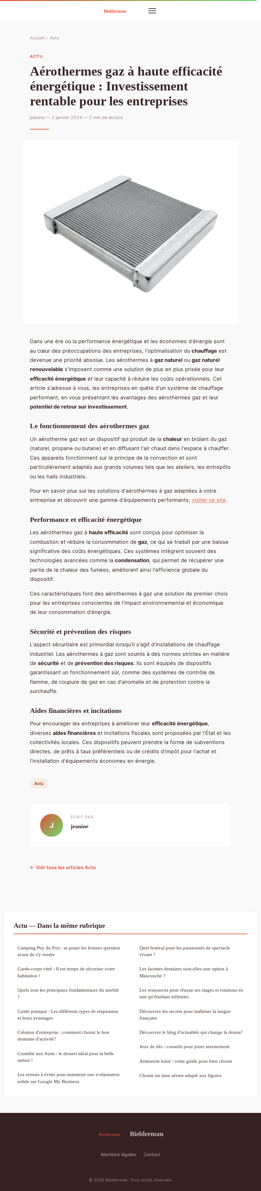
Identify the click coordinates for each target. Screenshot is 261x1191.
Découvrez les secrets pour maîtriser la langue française (185, 1014)
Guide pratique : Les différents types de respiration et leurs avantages (68, 1014)
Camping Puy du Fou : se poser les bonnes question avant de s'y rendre (69, 951)
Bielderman (146, 1133)
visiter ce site (209, 500)
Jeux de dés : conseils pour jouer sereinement (184, 1046)
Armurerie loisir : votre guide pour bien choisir (185, 1061)
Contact (152, 1154)
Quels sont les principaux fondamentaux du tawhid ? (68, 993)
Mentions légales (118, 1154)
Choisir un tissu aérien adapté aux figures (180, 1075)
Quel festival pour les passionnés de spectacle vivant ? (184, 951)
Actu (54, 37)
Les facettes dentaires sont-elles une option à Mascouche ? (183, 972)
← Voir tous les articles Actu (63, 867)
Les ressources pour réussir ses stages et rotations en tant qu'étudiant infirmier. (191, 993)
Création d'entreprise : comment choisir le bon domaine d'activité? (63, 1035)
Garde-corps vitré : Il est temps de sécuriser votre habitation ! (66, 972)
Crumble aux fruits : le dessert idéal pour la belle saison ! (66, 1057)
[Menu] (152, 11)
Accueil (37, 37)
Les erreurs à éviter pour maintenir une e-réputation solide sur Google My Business (69, 1078)
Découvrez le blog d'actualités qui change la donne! (191, 1032)
